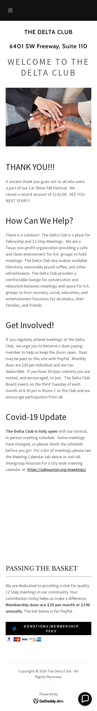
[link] (48, 41)
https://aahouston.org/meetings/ (56, 469)
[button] (10, 10)
